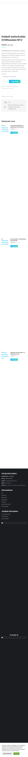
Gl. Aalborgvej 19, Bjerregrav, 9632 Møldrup (15, 485)
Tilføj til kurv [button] (14, 132)
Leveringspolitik (5, 518)
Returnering (4, 497)
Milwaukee (8, 86)
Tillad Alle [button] (16, 753)
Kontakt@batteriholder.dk (11, 480)
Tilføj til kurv (15, 81)
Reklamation (4, 499)
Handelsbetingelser (5, 514)
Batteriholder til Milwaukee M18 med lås (18, 239)
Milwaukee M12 (14, 86)
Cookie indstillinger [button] (7, 753)
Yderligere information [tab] (7, 96)
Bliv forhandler (4, 506)
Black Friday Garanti (6, 504)
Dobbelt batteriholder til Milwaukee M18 (17, 353)
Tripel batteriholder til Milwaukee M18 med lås (17, 126)
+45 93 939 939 (8, 483)
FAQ (2, 493)
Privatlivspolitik (4, 516)
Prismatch (3, 502)
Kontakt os (3, 495)
